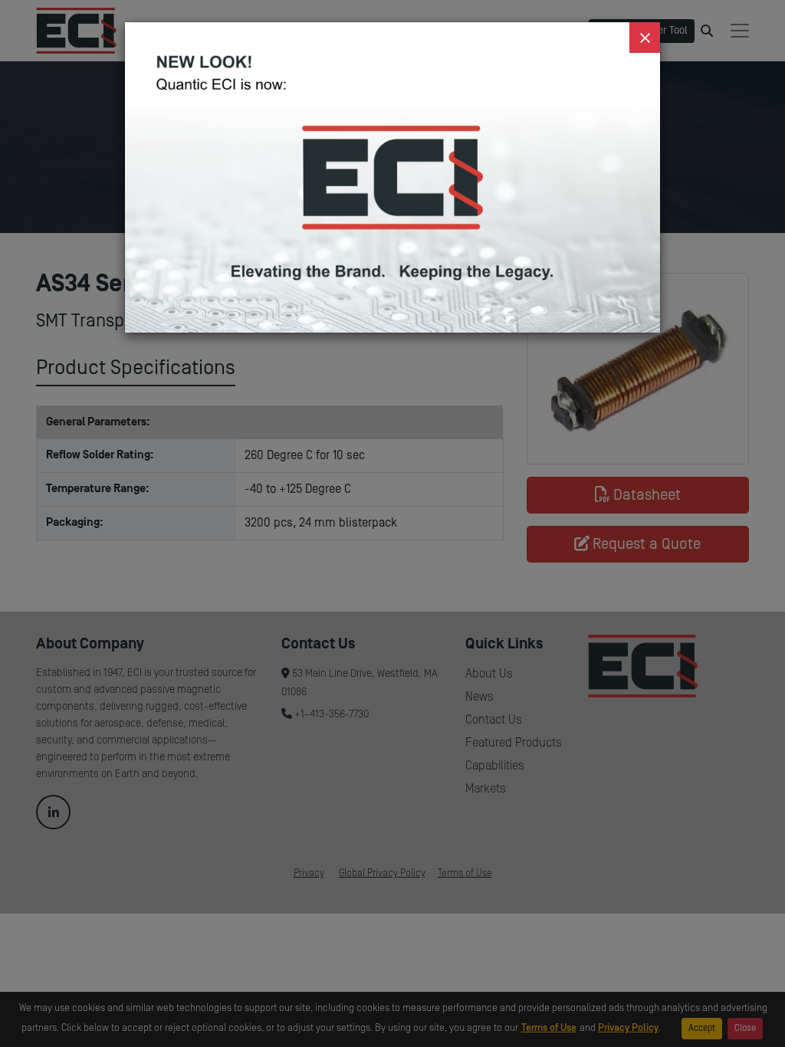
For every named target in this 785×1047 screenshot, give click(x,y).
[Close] (644, 37)
